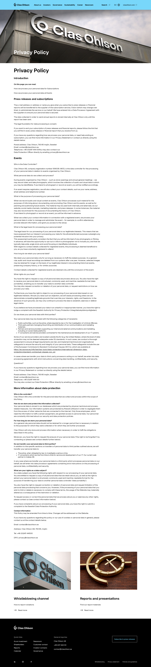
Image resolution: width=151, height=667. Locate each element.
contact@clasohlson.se (63, 649)
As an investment (20, 641)
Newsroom (89, 5)
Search (104, 5)
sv (115, 5)
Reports (17, 648)
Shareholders (19, 644)
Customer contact (40, 644)
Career (80, 5)
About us (37, 5)
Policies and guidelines (130, 662)
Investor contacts (40, 648)
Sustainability (69, 5)
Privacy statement (113, 662)
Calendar (17, 651)
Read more (22, 610)
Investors (46, 5)
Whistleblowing (99, 662)
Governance (57, 5)
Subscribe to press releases (124, 639)
